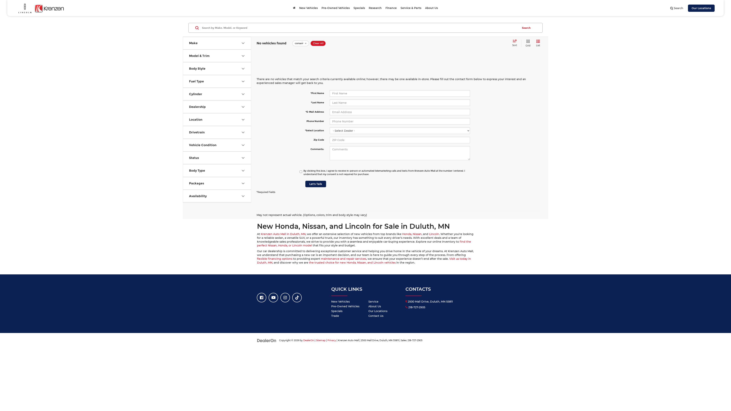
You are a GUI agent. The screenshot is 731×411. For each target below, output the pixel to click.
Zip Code (319, 139)
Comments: (317, 149)
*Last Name (317, 102)
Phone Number (315, 121)
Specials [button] (359, 8)
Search (526, 27)
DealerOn (308, 340)
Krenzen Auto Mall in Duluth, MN (283, 234)
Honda (406, 234)
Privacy (331, 340)
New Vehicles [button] (308, 8)
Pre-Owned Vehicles (345, 306)
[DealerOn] (266, 340)
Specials (336, 311)
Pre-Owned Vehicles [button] (336, 8)
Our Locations (701, 8)
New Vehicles (340, 301)
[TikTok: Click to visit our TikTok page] (296, 297)
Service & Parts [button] (411, 8)
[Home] (294, 8)
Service (373, 301)
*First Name (317, 93)
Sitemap (321, 340)
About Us (374, 306)
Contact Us (375, 316)
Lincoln (434, 234)
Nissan (417, 234)
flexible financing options (274, 258)
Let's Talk (315, 184)
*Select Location (314, 130)
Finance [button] (391, 8)
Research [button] (375, 8)
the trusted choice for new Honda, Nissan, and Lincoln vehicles (352, 262)
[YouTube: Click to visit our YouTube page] (273, 297)
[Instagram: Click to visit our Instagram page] (285, 297)
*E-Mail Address (315, 111)
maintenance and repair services (343, 258)
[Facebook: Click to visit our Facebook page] (261, 297)
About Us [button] (431, 8)
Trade (335, 316)
